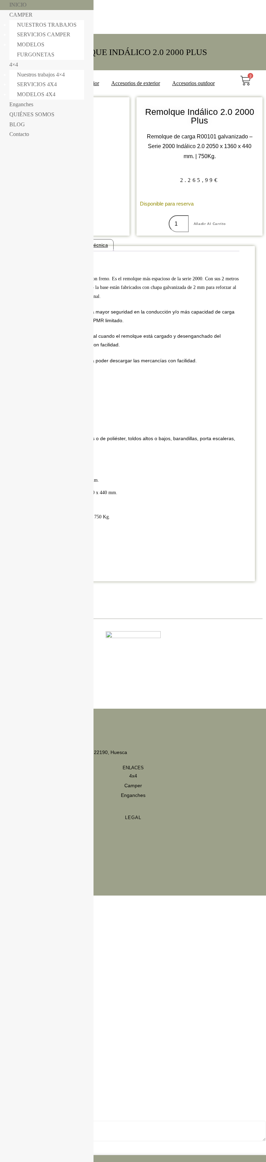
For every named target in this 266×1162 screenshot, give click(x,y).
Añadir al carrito (210, 224)
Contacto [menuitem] (19, 134)
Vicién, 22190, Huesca (102, 752)
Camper (133, 785)
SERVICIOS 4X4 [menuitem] (37, 84)
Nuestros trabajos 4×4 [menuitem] (41, 75)
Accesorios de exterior (135, 83)
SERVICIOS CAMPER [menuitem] (43, 34)
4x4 (133, 776)
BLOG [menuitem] (17, 124)
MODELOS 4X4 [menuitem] (36, 94)
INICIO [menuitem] (18, 5)
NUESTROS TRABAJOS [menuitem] (47, 25)
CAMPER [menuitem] (21, 15)
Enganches (133, 795)
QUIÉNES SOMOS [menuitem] (31, 114)
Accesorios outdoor (193, 83)
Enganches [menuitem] (21, 104)
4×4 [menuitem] (13, 64)
